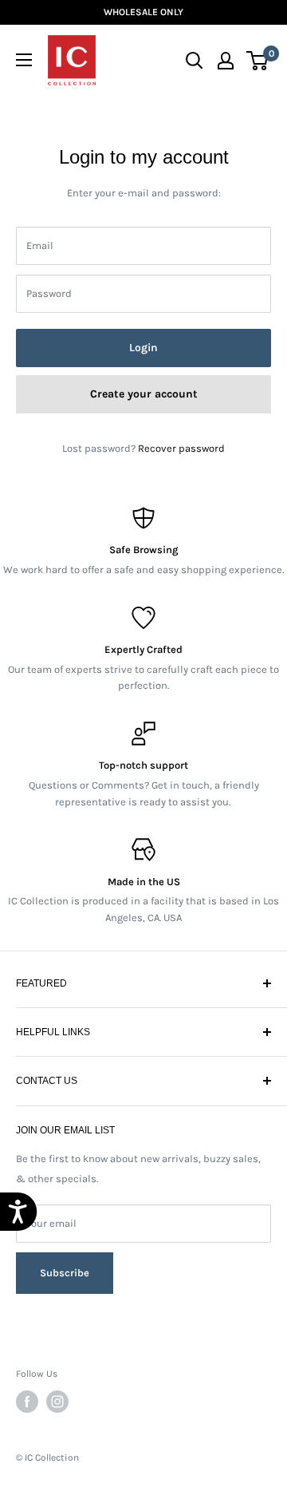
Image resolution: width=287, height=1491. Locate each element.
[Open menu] (24, 59)
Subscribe (64, 1265)
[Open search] (194, 60)
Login (143, 347)
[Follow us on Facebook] (27, 1401)
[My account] (226, 60)
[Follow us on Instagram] (57, 1401)
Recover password (181, 448)
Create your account (144, 394)
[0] (258, 60)
